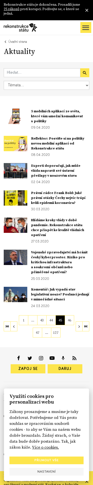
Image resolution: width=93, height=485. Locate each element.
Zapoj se (28, 369)
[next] (79, 326)
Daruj (65, 369)
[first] (7, 326)
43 (42, 320)
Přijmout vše (46, 460)
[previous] (14, 326)
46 (69, 320)
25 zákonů (11, 8)
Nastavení (46, 471)
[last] (86, 326)
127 (55, 332)
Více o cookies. (45, 447)
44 (51, 320)
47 (37, 332)
